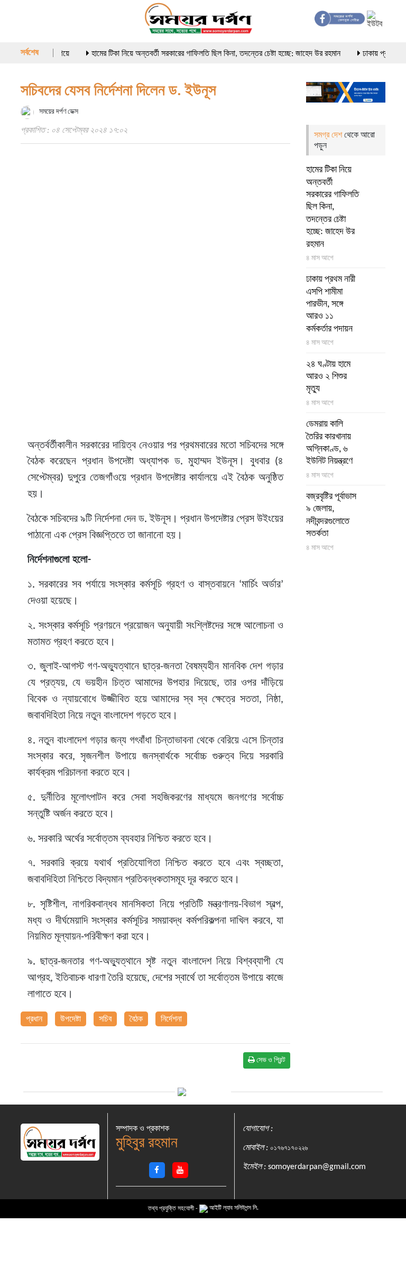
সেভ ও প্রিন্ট (270, 1060)
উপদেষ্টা (70, 1019)
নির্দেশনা (171, 1019)
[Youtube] (180, 1170)
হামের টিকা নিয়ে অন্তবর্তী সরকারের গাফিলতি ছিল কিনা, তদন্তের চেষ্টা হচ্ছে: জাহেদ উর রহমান (203, 54)
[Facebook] (157, 1170)
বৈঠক (136, 1019)
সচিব (105, 1019)
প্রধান (34, 1019)
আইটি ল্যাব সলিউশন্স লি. (233, 1208)
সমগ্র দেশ (329, 135)
